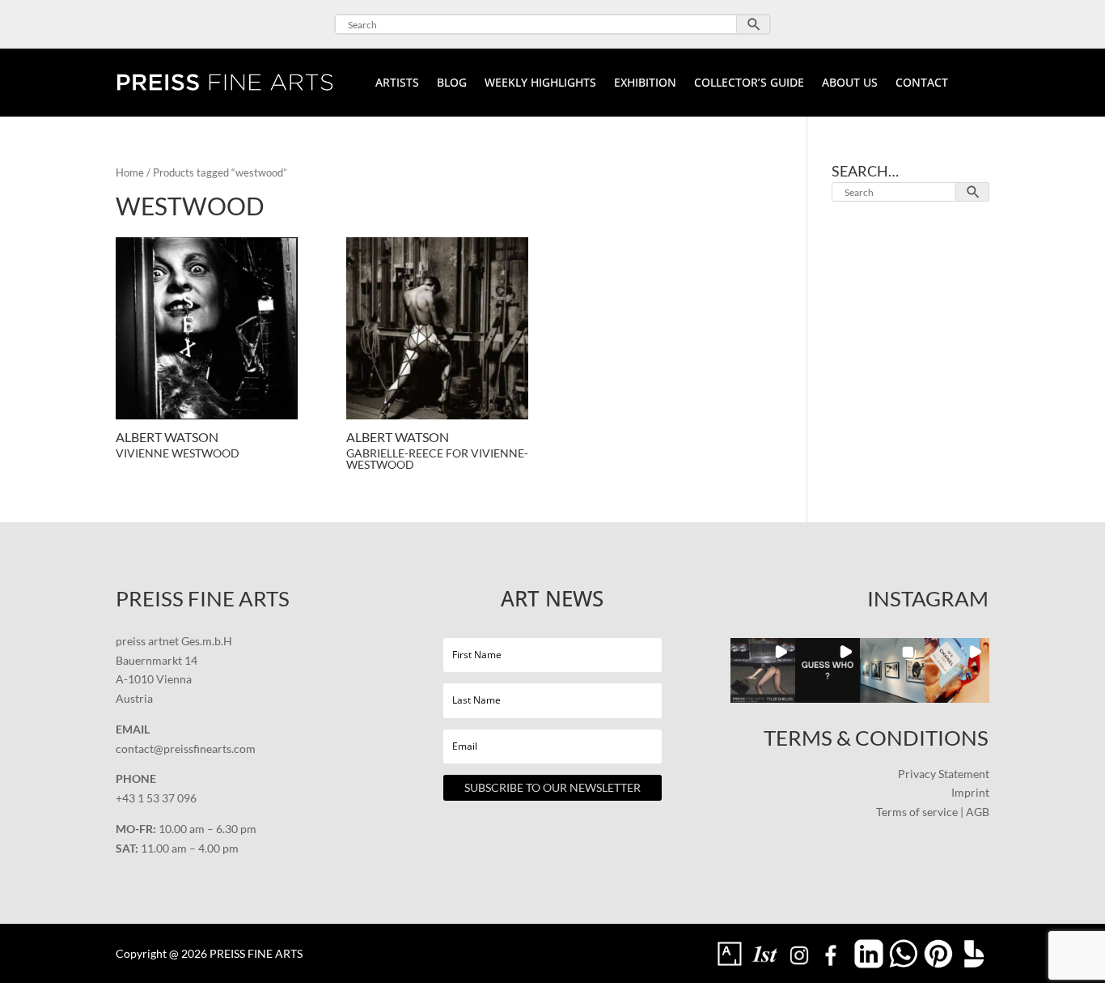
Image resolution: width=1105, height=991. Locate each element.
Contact (921, 83)
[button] (762, 670)
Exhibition (645, 83)
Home (130, 172)
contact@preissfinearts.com (186, 748)
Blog (452, 83)
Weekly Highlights (540, 83)
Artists (397, 83)
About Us (850, 83)
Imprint (970, 792)
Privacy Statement (943, 773)
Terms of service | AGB (932, 812)
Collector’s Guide (749, 83)
